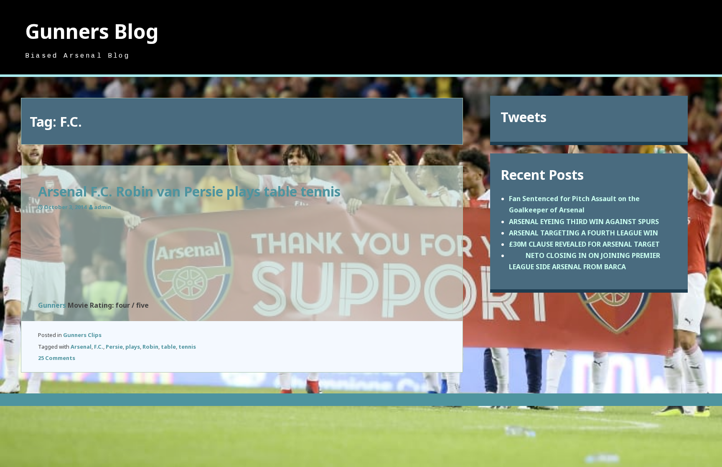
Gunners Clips (82, 335)
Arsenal (81, 346)
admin (102, 207)
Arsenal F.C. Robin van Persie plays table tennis (189, 191)
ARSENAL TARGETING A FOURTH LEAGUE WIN (583, 232)
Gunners (52, 305)
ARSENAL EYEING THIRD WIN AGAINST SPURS (584, 221)
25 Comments (56, 358)
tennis (187, 346)
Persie (114, 346)
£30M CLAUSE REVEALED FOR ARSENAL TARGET (584, 244)
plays (132, 346)
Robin (150, 346)
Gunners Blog (92, 31)
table (168, 346)
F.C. (98, 346)
